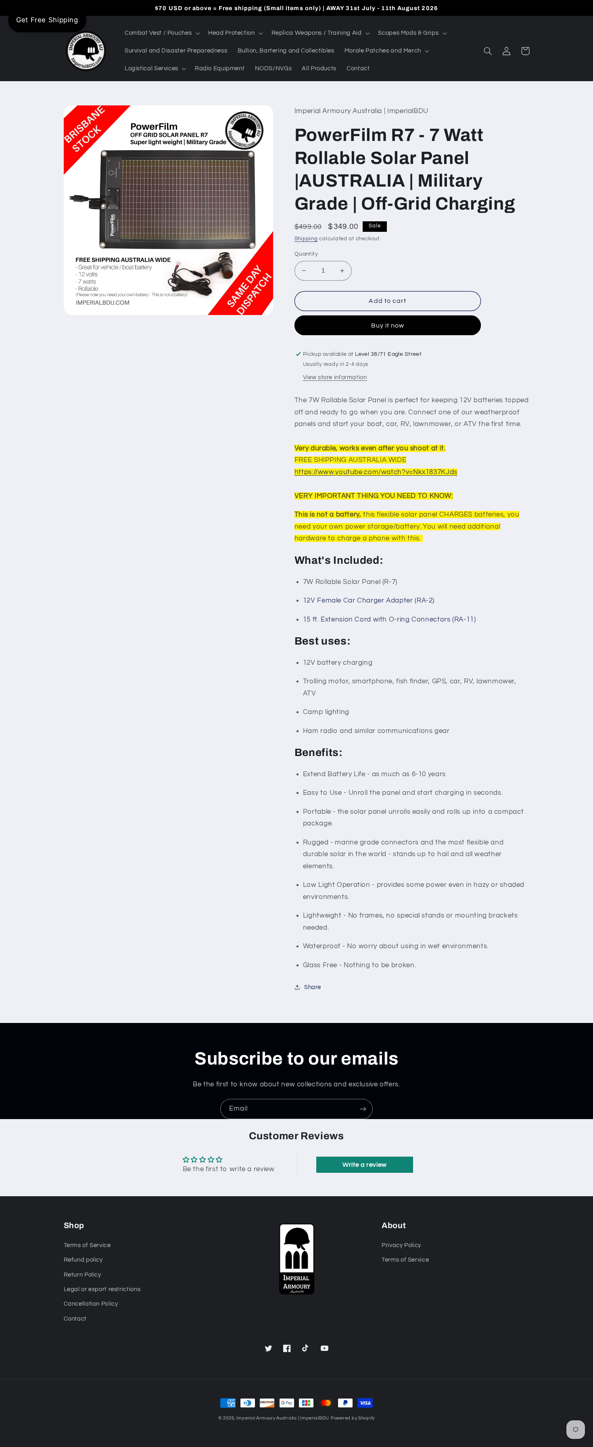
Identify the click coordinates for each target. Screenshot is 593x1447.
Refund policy (83, 1260)
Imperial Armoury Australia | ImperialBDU (282, 1418)
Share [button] (312, 987)
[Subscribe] (363, 1109)
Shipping (306, 239)
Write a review (364, 1164)
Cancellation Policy (91, 1304)
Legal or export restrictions (102, 1289)
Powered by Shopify (353, 1418)
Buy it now (388, 325)
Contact (75, 1319)
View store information (335, 377)
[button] (161, 33)
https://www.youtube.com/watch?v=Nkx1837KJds (375, 472)
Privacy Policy (401, 1245)
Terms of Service (87, 1245)
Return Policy (82, 1275)
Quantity (306, 254)
